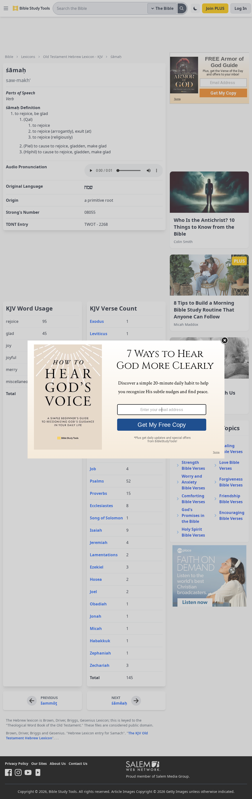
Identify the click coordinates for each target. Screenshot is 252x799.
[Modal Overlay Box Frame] (126, 399)
